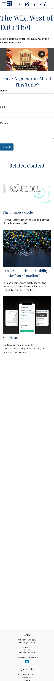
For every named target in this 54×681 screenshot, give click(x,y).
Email (3, 106)
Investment (27, 677)
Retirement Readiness (27, 674)
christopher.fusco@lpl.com (27, 657)
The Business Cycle (18, 212)
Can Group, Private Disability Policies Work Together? (25, 273)
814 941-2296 (30, 640)
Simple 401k (12, 337)
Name (3, 90)
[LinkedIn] (27, 661)
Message (5, 123)
